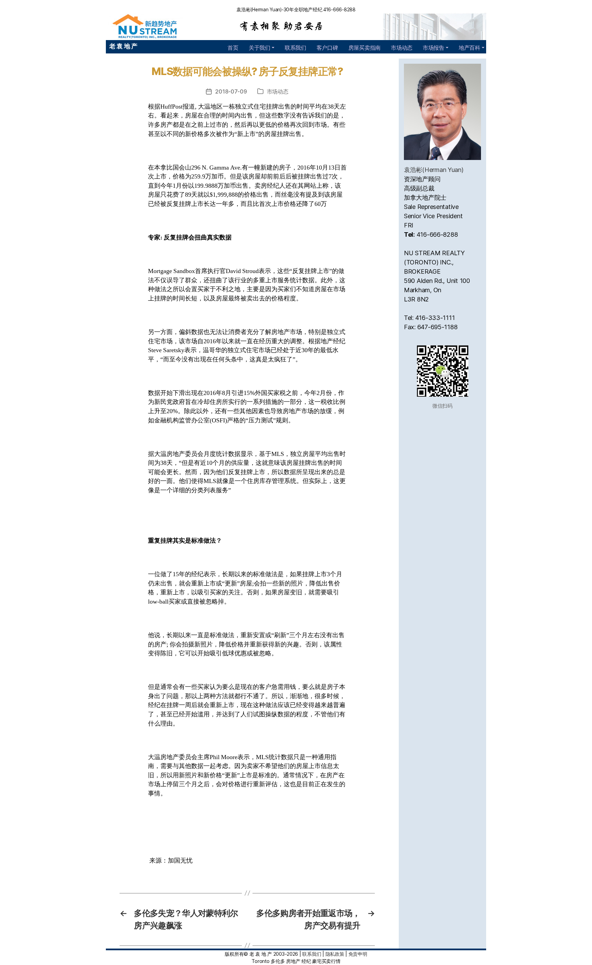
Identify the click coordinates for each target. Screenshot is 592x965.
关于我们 (259, 47)
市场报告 (433, 47)
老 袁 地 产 (123, 46)
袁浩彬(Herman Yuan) (434, 169)
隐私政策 (334, 954)
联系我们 (295, 47)
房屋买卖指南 (364, 47)
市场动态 (401, 47)
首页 (232, 47)
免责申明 (357, 954)
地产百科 (469, 47)
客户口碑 (327, 47)
